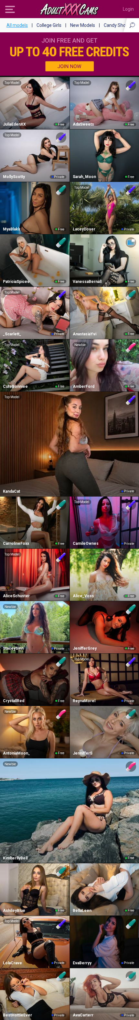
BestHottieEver (17, 1015)
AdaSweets (83, 124)
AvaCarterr (83, 1015)
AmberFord (83, 386)
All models (17, 25)
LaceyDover (84, 229)
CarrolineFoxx (16, 543)
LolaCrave (12, 963)
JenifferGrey (85, 648)
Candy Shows (118, 25)
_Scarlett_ (12, 334)
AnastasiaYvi (84, 334)
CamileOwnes (86, 543)
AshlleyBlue (14, 910)
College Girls (49, 25)
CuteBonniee (15, 386)
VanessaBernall (87, 281)
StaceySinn (13, 648)
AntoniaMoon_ (16, 753)
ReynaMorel (84, 701)
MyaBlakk (11, 229)
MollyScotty (14, 176)
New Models (82, 25)
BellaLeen (82, 910)
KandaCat (11, 491)
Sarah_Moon (84, 176)
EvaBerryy (82, 963)
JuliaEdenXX (14, 124)
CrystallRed (13, 701)
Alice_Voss (83, 596)
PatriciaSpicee (16, 281)
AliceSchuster (16, 596)
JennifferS (82, 753)
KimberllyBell (15, 858)
